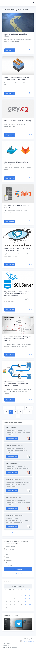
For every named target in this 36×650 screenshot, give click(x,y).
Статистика (6, 643)
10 (20, 411)
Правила (5, 641)
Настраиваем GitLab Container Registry (16, 163)
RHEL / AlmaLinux (11, 546)
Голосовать (18, 569)
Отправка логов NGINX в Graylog (17, 121)
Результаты (18, 573)
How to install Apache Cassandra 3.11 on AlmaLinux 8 (17, 249)
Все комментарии (18, 533)
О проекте (6, 639)
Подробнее (10, 50)
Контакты (5, 645)
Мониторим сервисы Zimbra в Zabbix (16, 206)
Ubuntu (8, 557)
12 (29, 411)
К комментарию (12, 438)
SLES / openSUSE (11, 549)
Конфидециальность (9, 647)
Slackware (9, 565)
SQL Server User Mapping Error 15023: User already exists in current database (16, 293)
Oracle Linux (9, 552)
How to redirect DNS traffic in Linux (15, 35)
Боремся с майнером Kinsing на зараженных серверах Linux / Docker (17, 338)
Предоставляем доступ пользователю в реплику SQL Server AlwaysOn (16, 383)
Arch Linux (9, 560)
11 (24, 411)
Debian (8, 554)
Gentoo (8, 563)
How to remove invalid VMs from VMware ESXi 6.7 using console (17, 78)
